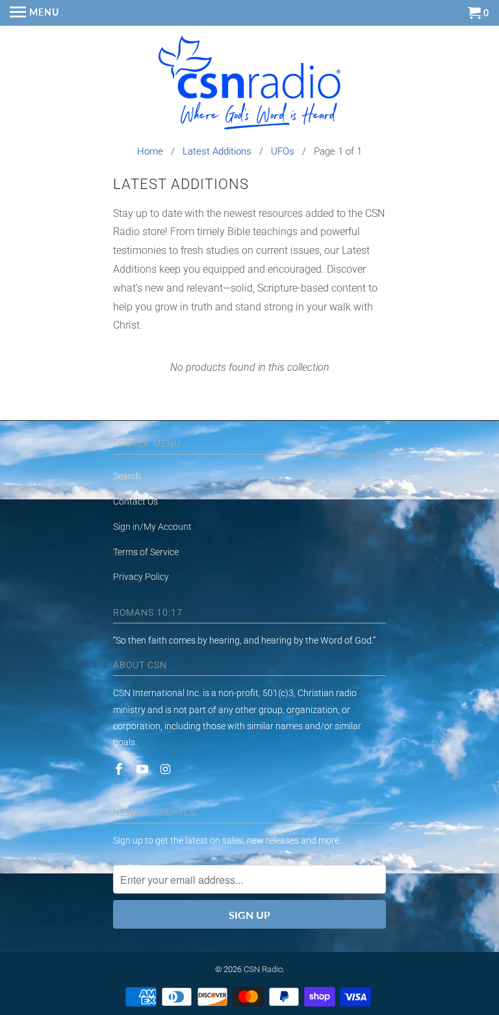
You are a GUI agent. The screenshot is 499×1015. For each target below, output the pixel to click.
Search (127, 476)
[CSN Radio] (249, 86)
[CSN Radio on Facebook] (120, 769)
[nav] (34, 13)
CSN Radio (263, 969)
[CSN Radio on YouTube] (143, 769)
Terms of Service (146, 552)
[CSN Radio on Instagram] (167, 769)
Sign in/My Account (152, 526)
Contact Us (135, 501)
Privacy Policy (141, 576)
